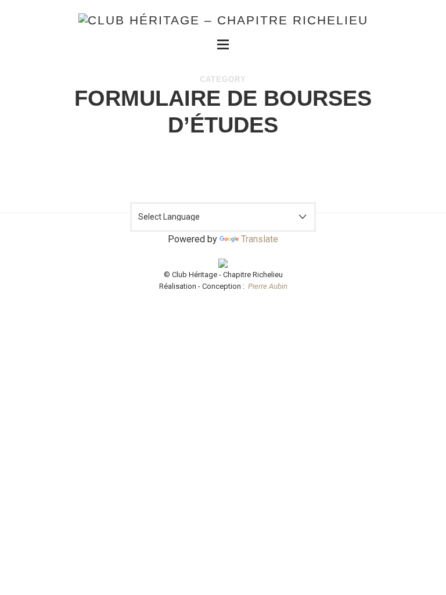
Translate (259, 239)
